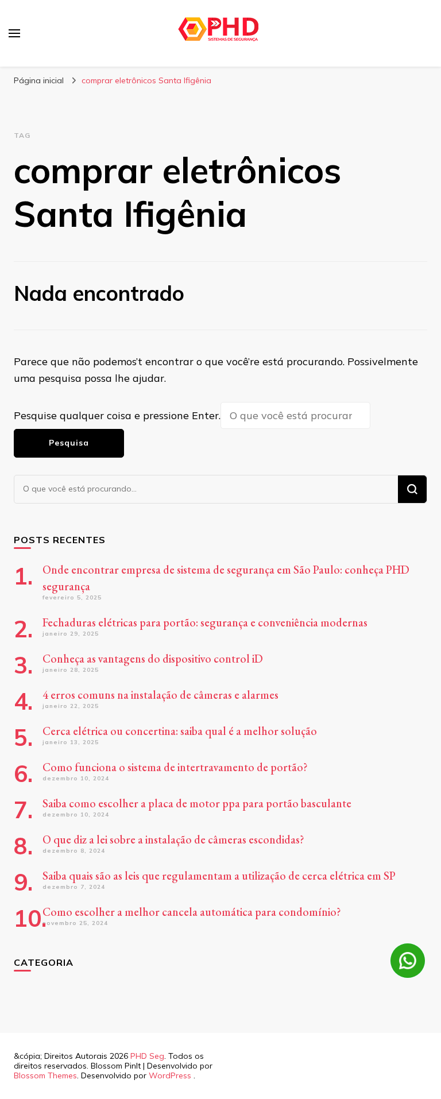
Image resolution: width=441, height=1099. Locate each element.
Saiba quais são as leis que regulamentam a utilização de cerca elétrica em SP (219, 875)
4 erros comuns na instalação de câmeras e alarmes (160, 694)
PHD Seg (147, 1056)
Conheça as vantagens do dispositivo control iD (152, 658)
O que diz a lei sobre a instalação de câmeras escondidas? (173, 839)
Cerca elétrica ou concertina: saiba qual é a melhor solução (179, 730)
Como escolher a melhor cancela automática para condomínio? (191, 911)
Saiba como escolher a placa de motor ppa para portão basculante (196, 803)
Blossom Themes (45, 1075)
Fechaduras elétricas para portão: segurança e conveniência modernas (205, 622)
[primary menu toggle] (14, 33)
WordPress (170, 1075)
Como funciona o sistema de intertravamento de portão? (175, 767)
